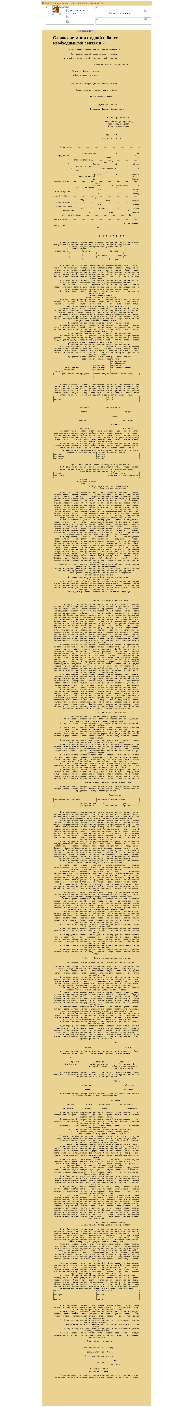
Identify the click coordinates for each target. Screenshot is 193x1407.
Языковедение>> (85, 31)
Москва (126, 13)
